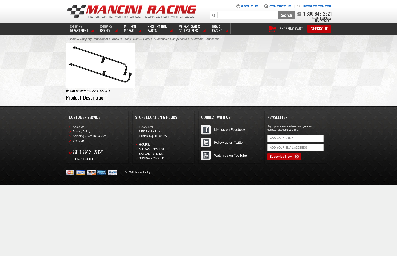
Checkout (319, 29)
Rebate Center (317, 6)
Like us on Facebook (229, 130)
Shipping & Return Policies (89, 136)
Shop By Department (94, 39)
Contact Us (280, 6)
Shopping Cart (291, 28)
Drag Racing (217, 28)
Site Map (78, 140)
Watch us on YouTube (230, 155)
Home (73, 39)
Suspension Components (170, 39)
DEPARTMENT (79, 28)
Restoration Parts (157, 28)
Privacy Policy (81, 131)
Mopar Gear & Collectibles (189, 28)
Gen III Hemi (142, 39)
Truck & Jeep (120, 39)
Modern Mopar (130, 28)
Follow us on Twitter (229, 142)
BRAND (106, 28)
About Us (249, 6)
